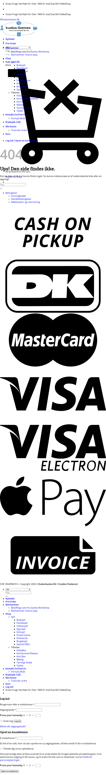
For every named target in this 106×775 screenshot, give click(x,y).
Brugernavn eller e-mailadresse (17, 704)
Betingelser (11, 192)
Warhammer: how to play (24, 54)
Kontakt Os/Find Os (16, 114)
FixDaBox (21, 95)
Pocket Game (23, 80)
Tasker (20, 110)
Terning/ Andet (24, 107)
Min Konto (11, 126)
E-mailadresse (8, 738)
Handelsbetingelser (21, 198)
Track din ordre (19, 130)
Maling (20, 104)
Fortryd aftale (18, 118)
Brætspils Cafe (13, 122)
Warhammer (12, 47)
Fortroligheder (18, 195)
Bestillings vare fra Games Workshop (30, 51)
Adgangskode (8, 709)
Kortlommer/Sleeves (27, 98)
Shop (8, 58)
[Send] (7, 54)
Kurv (8, 133)
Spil (13, 62)
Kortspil (21, 77)
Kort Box (21, 101)
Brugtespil (22, 86)
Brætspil (21, 65)
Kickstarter (22, 83)
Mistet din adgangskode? (13, 726)
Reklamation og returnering (25, 202)
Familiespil (22, 68)
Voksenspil (22, 71)
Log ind (17, 721)
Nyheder (10, 39)
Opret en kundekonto (9, 771)
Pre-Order (11, 43)
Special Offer (23, 89)
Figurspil (21, 74)
